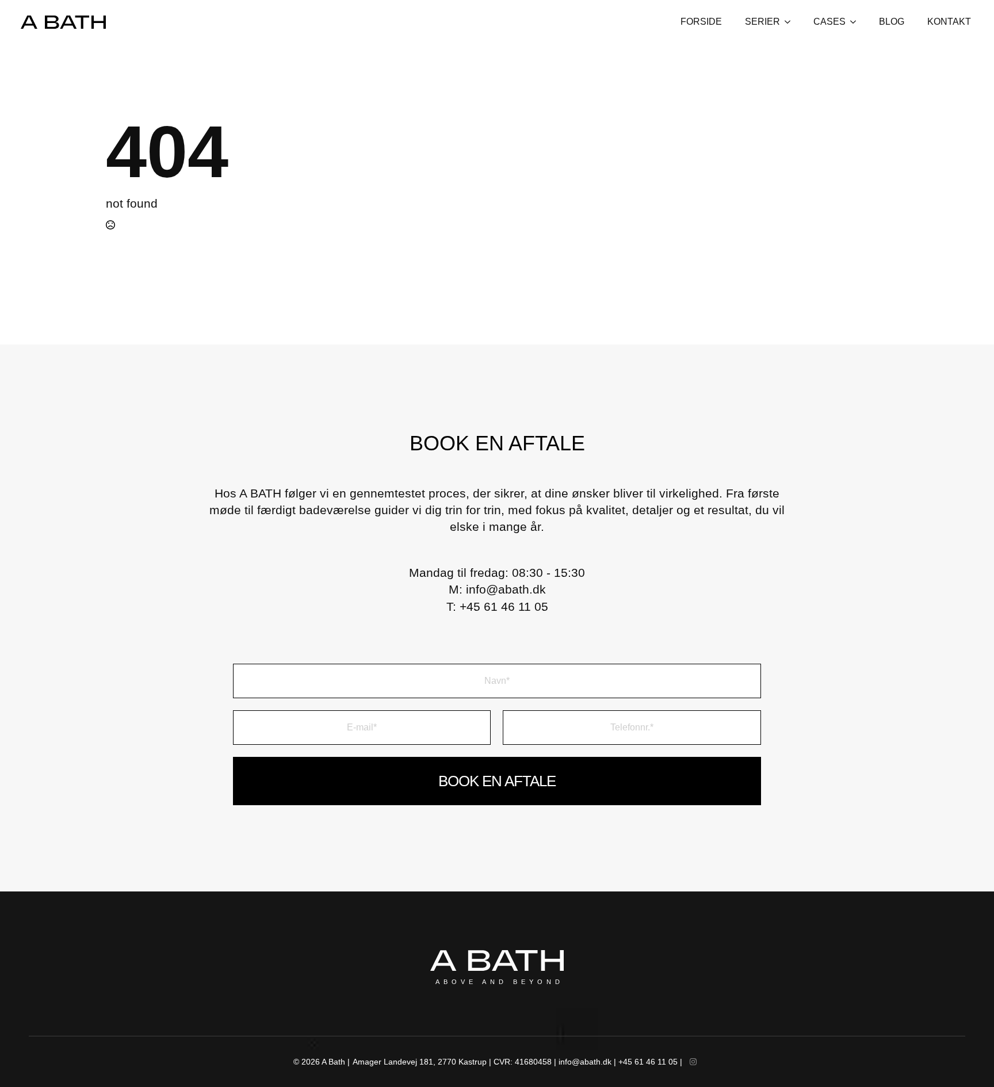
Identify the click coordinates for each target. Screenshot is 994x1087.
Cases (829, 21)
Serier (762, 21)
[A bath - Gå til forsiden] (63, 21)
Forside (701, 21)
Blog (891, 21)
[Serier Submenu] (791, 22)
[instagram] (693, 1062)
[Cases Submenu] (856, 22)
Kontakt (949, 21)
